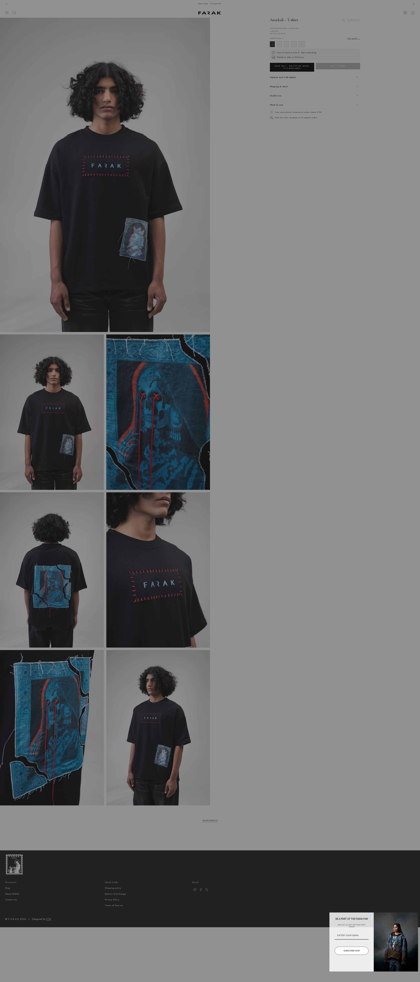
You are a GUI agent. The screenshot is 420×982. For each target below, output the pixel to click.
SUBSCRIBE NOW (352, 950)
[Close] (414, 916)
